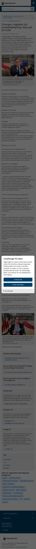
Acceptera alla (18, 279)
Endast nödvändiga (18, 284)
